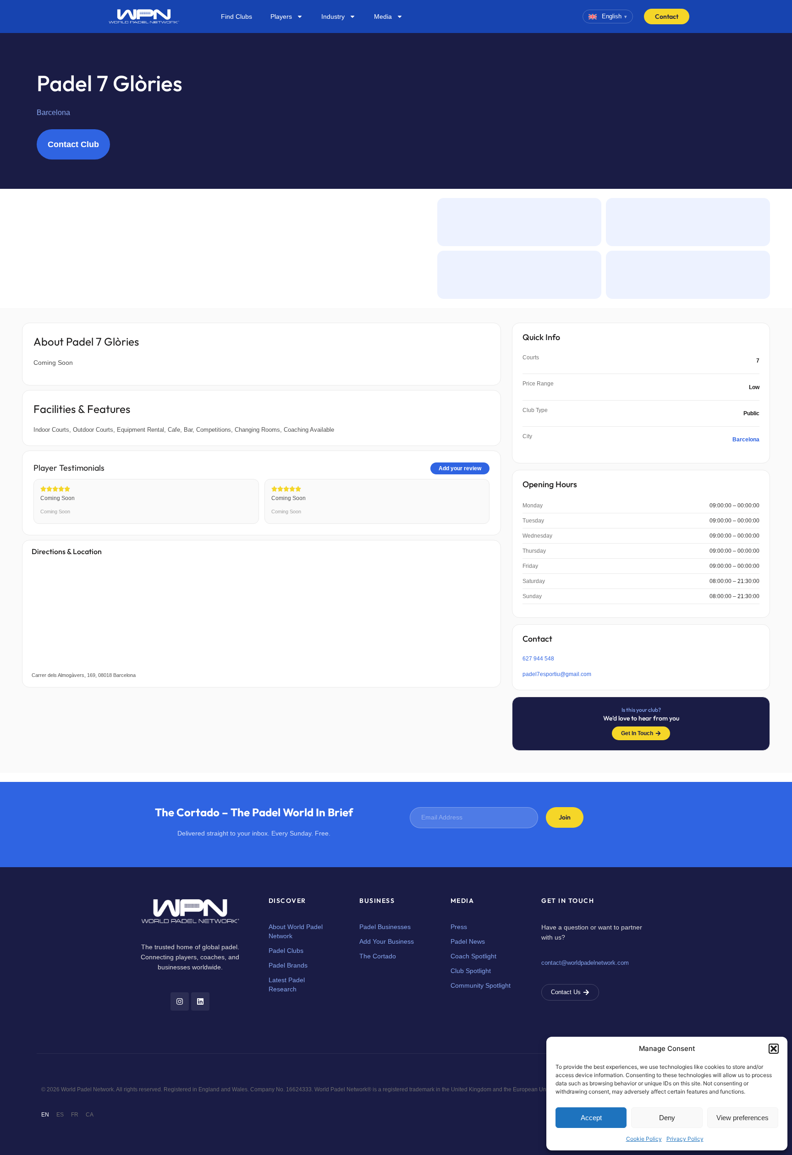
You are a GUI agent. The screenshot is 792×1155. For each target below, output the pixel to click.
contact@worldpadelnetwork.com (585, 962)
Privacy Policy (685, 1138)
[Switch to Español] (60, 1114)
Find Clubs (236, 16)
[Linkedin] (200, 1001)
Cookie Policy (644, 1138)
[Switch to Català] (90, 1114)
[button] (773, 1048)
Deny (667, 1118)
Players (281, 16)
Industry (333, 16)
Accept (591, 1118)
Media (383, 16)
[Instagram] (179, 1001)
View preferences (742, 1118)
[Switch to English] (45, 1114)
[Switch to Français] (74, 1114)
